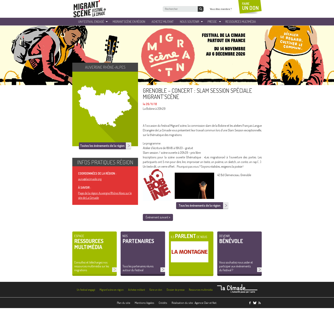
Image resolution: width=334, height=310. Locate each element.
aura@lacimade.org (89, 179)
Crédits (163, 303)
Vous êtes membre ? (221, 8)
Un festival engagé (86, 289)
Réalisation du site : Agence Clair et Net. (194, 303)
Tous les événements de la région (199, 205)
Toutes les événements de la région (102, 146)
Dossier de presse (175, 289)
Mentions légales (144, 303)
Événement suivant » (158, 217)
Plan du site (123, 303)
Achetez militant (163, 22)
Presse (212, 22)
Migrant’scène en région (112, 289)
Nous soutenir (189, 22)
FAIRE (250, 6)
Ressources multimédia (201, 289)
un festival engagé (91, 22)
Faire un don (155, 289)
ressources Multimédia (240, 22)
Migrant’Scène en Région (129, 22)
